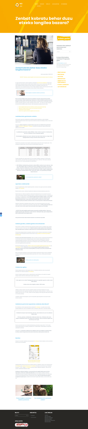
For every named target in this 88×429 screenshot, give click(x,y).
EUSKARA (39, 5)
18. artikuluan (28, 367)
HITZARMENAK (64, 3)
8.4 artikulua (21, 188)
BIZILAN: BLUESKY (48, 419)
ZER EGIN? (42, 3)
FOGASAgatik (18, 247)
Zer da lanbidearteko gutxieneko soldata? (34, 177)
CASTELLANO (33, 417)
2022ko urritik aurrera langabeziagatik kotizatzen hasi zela (39, 245)
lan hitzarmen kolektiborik (42, 82)
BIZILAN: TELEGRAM (49, 417)
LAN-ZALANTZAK (55, 3)
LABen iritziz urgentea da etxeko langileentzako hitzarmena (29, 110)
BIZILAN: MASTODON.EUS (50, 420)
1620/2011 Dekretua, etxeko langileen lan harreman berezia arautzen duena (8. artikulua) (36, 77)
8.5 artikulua (31, 271)
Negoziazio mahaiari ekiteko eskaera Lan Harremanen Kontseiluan (30, 108)
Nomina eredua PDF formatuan (34, 361)
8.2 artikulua (37, 307)
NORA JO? (48, 3)
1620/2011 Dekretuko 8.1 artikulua (25, 126)
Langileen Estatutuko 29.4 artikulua (28, 365)
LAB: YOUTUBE (48, 416)
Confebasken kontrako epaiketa (24, 109)
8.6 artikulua (36, 341)
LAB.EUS (46, 415)
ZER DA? (36, 3)
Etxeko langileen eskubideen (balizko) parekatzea (35, 92)
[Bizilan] (19, 4)
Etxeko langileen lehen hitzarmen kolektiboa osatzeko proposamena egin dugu (32, 106)
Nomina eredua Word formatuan (34, 360)
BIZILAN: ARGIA (48, 421)
